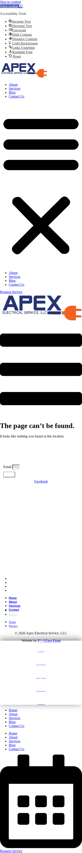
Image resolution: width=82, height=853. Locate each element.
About (13, 84)
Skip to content (10, 2)
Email (7, 467)
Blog (12, 92)
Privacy (13, 614)
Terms (12, 610)
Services (14, 88)
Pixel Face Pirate (49, 640)
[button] (11, 6)
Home (13, 598)
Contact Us (16, 96)
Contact (16, 590)
